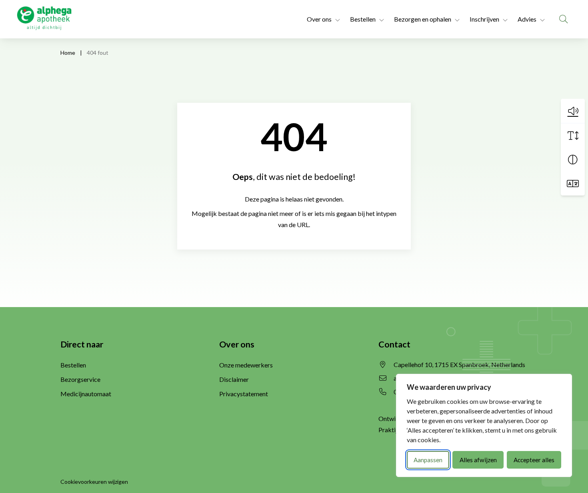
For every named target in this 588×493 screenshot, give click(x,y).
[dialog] (484, 425)
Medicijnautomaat (85, 393)
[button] (573, 111)
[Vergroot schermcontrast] (573, 160)
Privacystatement (243, 393)
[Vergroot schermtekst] (573, 136)
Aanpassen (428, 459)
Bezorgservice (80, 379)
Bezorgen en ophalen (422, 19)
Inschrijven (484, 19)
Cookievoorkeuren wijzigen (94, 481)
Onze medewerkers (246, 365)
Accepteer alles (534, 459)
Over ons (319, 19)
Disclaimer (234, 379)
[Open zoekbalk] (563, 19)
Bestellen (363, 19)
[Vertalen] (573, 184)
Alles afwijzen (478, 459)
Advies (527, 19)
